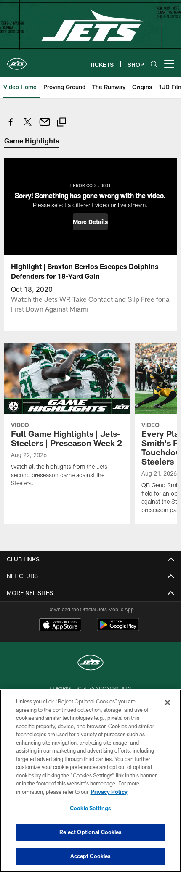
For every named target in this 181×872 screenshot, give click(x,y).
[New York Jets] (90, 663)
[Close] (167, 702)
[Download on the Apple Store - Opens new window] (60, 625)
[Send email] (44, 126)
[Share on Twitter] (28, 126)
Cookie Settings (90, 808)
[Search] (154, 64)
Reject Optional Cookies (90, 832)
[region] (90, 780)
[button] (90, 221)
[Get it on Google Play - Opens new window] (118, 628)
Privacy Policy (109, 791)
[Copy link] (61, 123)
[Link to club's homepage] (17, 60)
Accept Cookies (90, 856)
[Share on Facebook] (11, 126)
